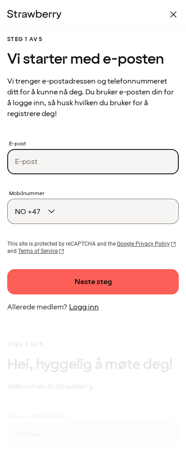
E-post (17, 144)
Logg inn (84, 307)
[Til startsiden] (34, 14)
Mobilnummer (26, 194)
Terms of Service (38, 251)
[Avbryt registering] (173, 14)
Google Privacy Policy (143, 244)
